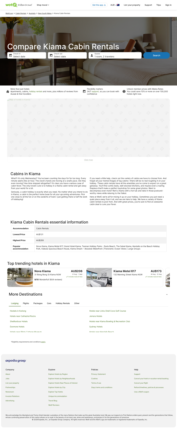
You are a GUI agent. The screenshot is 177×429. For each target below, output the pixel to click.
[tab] (15, 303)
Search (156, 55)
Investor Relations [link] (12, 396)
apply (43, 342)
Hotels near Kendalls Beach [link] (101, 332)
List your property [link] (12, 383)
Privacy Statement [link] (98, 374)
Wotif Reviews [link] (53, 405)
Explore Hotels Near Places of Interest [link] (62, 383)
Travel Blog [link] (52, 401)
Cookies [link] (94, 378)
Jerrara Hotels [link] (95, 316)
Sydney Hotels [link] (95, 326)
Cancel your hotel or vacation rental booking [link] (151, 378)
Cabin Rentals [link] (20, 13)
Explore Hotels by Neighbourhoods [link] (61, 378)
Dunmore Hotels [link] (17, 326)
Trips (158, 5)
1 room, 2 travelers (104, 56)
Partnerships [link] (10, 387)
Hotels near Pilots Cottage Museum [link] (26, 332)
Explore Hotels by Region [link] (58, 374)
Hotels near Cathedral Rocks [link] (23, 316)
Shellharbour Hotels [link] (19, 321)
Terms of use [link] (96, 383)
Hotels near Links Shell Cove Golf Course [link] (107, 311)
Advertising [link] (10, 401)
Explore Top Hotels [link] (55, 392)
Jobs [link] (7, 378)
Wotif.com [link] (9, 13)
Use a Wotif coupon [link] (141, 392)
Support (148, 5)
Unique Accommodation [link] (57, 396)
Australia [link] (32, 13)
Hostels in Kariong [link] (18, 311)
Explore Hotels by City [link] (56, 387)
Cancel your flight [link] (141, 383)
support (95, 91)
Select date (19, 56)
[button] (88, 294)
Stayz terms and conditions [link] (101, 387)
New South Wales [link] (45, 13)
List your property (132, 5)
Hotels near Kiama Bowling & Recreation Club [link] (109, 321)
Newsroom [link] (10, 392)
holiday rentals (35, 91)
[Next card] (170, 277)
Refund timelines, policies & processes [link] (149, 387)
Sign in (168, 5)
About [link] (8, 374)
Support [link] (137, 374)
